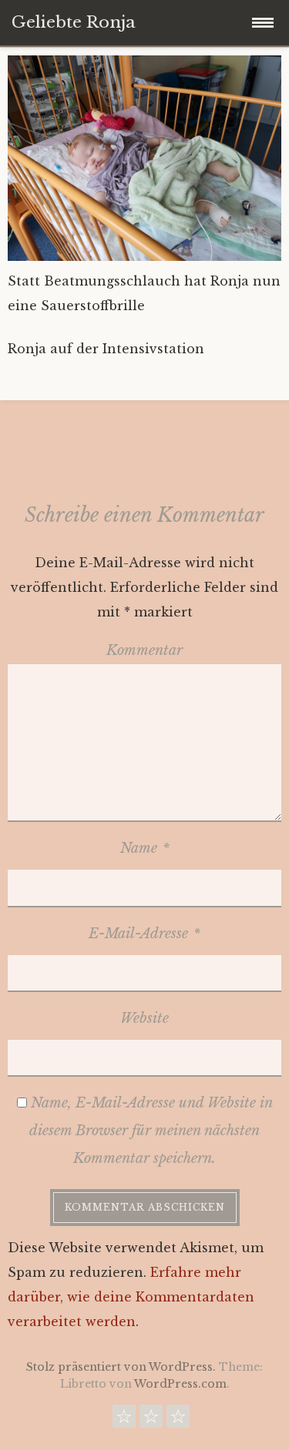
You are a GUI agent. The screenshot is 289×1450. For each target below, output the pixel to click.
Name (145, 848)
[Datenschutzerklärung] (151, 1420)
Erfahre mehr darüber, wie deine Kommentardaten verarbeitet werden (131, 1297)
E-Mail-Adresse (144, 933)
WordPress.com (180, 1384)
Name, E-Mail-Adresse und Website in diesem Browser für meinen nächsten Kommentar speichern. (151, 1130)
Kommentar (144, 650)
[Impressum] (178, 1420)
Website (144, 1018)
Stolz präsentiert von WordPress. (121, 1367)
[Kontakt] (124, 1420)
